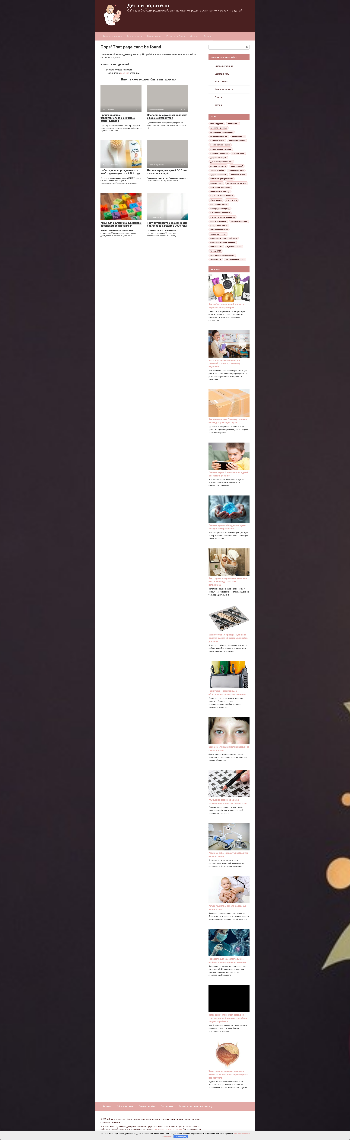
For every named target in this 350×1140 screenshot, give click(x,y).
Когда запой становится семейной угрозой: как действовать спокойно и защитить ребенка (227, 1018)
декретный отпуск (218, 157)
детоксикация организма (221, 162)
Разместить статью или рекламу (195, 1106)
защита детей (237, 166)
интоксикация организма (221, 179)
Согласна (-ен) (181, 1137)
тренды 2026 (215, 251)
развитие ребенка (218, 221)
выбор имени (238, 153)
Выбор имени (154, 36)
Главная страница (112, 36)
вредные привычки (219, 153)
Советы (194, 36)
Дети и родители (148, 5)
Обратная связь (125, 1106)
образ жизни (216, 200)
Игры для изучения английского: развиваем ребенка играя (121, 224)
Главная (107, 1106)
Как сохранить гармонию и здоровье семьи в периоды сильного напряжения (227, 581)
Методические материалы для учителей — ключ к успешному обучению (224, 363)
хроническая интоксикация (222, 255)
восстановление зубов (220, 145)
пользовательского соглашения (167, 1129)
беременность (238, 136)
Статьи (207, 36)
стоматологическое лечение (222, 242)
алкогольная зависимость (221, 132)
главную (124, 73)
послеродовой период (220, 208)
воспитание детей (237, 140)
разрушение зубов (239, 221)
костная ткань (216, 183)
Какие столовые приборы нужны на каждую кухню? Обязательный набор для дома (228, 638)
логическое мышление (220, 187)
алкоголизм (233, 123)
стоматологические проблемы (223, 238)
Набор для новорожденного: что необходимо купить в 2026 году (120, 172)
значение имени (238, 174)
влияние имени (217, 140)
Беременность (134, 36)
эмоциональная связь (235, 259)
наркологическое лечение (221, 196)
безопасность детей (219, 136)
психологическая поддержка (222, 217)
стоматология (216, 246)
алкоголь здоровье (218, 128)
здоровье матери (236, 170)
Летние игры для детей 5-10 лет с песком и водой (167, 172)
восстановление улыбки (220, 149)
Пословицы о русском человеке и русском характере (167, 116)
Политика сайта (147, 1106)
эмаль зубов (215, 259)
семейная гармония (219, 230)
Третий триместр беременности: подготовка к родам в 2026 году (167, 224)
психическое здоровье (220, 213)
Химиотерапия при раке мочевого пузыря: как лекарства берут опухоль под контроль (228, 1074)
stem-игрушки (216, 123)
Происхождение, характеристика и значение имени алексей (117, 117)
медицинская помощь (220, 191)
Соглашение (167, 1106)
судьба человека (234, 246)
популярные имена (218, 204)
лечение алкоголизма (236, 183)
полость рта (231, 200)
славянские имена (218, 234)
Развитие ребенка (175, 36)
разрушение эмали (218, 225)
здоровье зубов (217, 170)
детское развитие (218, 166)
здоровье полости (218, 174)
